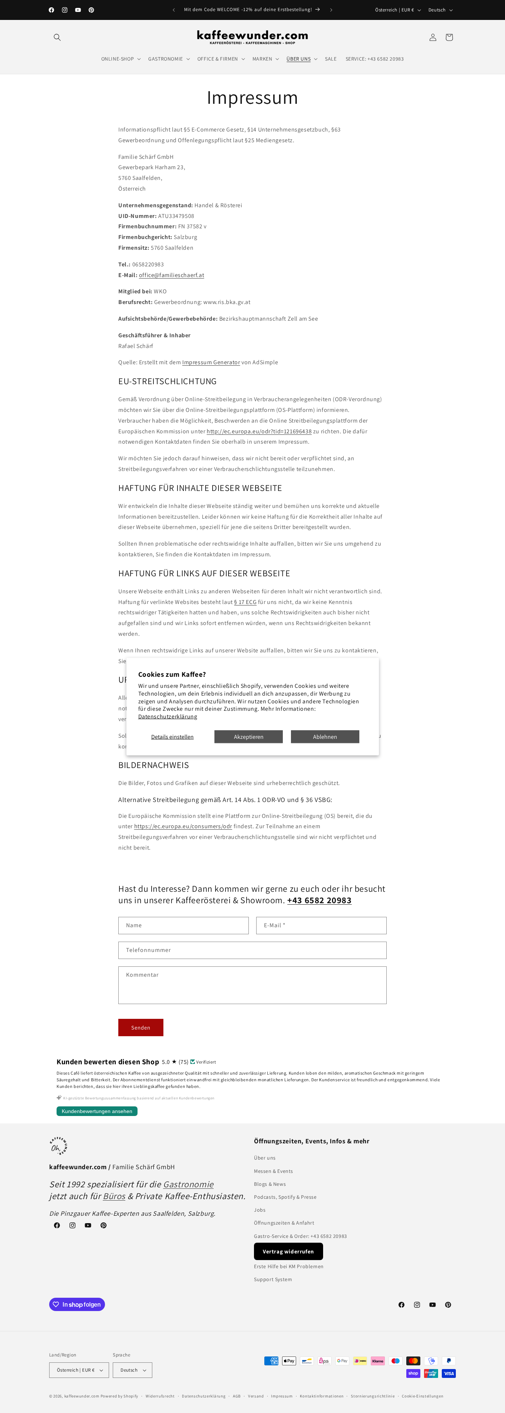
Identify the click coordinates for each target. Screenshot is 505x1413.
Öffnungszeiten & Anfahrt (284, 1222)
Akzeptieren (249, 737)
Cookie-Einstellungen (422, 1396)
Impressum (281, 1396)
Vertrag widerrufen (288, 1251)
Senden (140, 1027)
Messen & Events (273, 1171)
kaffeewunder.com (81, 1396)
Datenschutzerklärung (167, 716)
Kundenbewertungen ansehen (97, 1111)
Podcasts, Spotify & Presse (285, 1197)
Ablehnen (325, 737)
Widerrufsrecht (160, 1396)
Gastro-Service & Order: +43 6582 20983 (300, 1236)
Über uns (265, 1157)
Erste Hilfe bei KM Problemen (289, 1266)
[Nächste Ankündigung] (331, 10)
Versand (256, 1396)
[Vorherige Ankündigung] (174, 10)
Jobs (259, 1209)
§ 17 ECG (245, 602)
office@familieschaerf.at (171, 275)
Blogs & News (270, 1184)
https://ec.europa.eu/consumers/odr (183, 826)
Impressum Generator (211, 362)
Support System (273, 1279)
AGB (237, 1396)
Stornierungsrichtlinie (372, 1396)
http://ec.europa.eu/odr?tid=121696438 (259, 431)
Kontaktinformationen (321, 1396)
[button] (57, 37)
